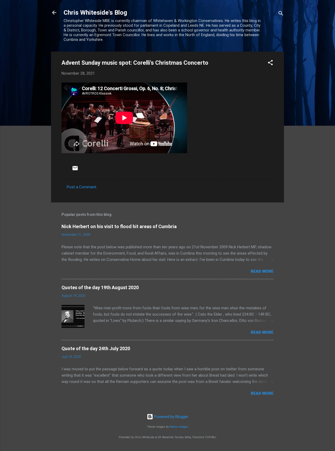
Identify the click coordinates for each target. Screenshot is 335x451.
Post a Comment (81, 187)
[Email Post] (75, 170)
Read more (262, 271)
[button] (270, 63)
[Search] (281, 14)
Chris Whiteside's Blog (95, 12)
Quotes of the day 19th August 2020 (100, 287)
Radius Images (179, 426)
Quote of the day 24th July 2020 (96, 348)
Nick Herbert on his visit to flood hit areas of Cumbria (119, 226)
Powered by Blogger (170, 416)
